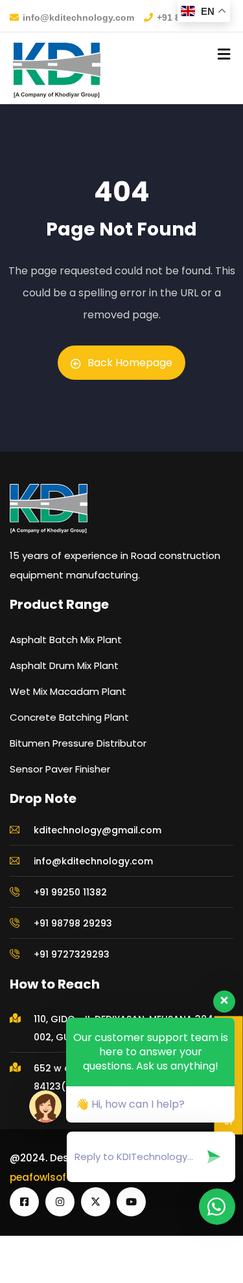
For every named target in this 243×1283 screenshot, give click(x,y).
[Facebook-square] (24, 1223)
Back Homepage (129, 384)
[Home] (48, 530)
